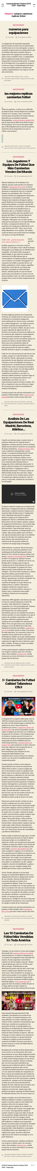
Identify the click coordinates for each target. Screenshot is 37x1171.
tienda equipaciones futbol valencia (24, 148)
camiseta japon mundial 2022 (23, 120)
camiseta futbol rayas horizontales (14, 402)
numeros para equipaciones (18, 31)
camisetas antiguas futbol (12, 1154)
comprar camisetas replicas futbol (20, 1156)
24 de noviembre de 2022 (24, 101)
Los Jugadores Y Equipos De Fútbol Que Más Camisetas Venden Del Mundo (19, 166)
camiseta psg (21, 654)
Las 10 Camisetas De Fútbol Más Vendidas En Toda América (18, 936)
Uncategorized (18, 25)
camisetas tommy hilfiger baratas (14, 663)
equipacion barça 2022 (17, 187)
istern (12, 37)
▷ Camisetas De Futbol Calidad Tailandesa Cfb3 (18, 683)
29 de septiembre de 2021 (24, 176)
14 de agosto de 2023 (24, 37)
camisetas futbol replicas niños (13, 76)
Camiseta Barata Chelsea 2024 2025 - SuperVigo (18, 4)
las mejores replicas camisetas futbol (18, 95)
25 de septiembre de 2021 (25, 944)
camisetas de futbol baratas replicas (15, 916)
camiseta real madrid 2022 (17, 556)
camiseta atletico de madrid (23, 953)
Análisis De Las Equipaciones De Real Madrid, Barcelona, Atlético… (18, 424)
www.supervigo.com (22, 982)
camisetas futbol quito (11, 146)
